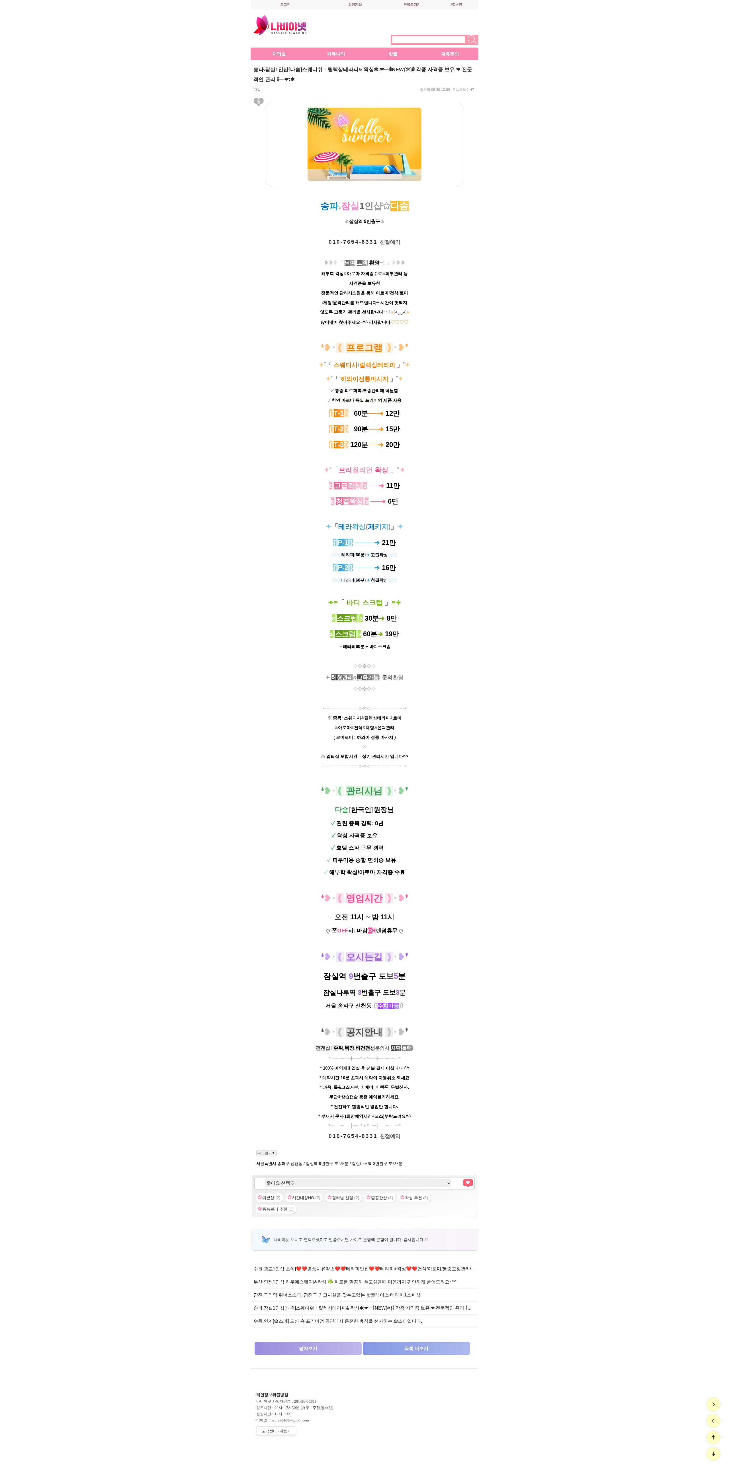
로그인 (285, 5)
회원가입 (355, 5)
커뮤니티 (336, 54)
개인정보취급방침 (272, 1395)
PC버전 (456, 5)
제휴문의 (450, 54)
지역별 (279, 54)
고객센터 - (276, 1431)
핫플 (393, 54)
